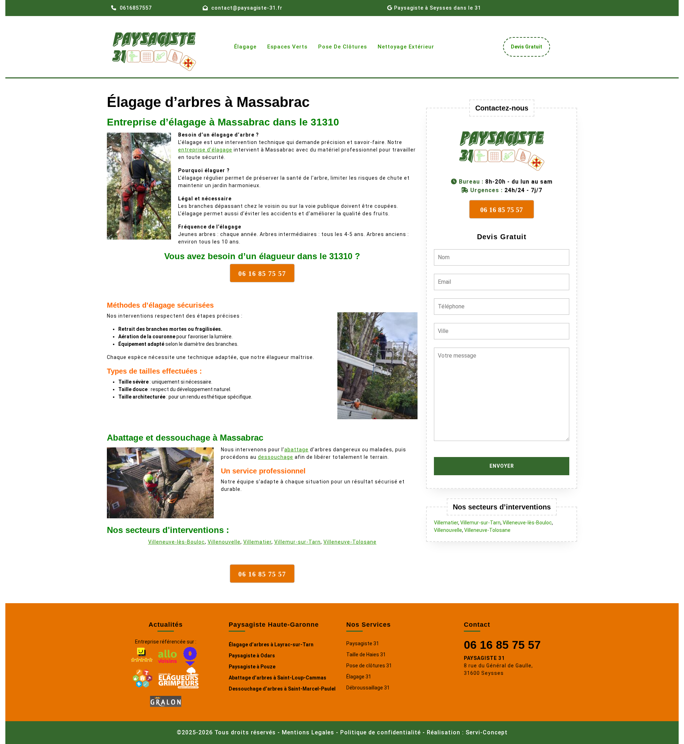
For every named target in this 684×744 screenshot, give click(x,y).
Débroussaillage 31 (368, 688)
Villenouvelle (224, 542)
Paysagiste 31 (362, 643)
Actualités (166, 624)
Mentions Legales (308, 732)
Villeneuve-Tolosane (350, 542)
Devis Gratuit (529, 48)
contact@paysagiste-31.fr (247, 8)
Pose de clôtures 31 (369, 665)
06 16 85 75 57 (502, 644)
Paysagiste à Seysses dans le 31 (437, 8)
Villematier (257, 542)
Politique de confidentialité (380, 732)
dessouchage (275, 457)
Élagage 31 (358, 676)
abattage (296, 449)
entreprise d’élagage (205, 150)
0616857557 (136, 8)
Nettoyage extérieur (406, 46)
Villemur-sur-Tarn (297, 542)
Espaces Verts (287, 46)
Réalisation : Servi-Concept (467, 732)
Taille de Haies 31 (366, 654)
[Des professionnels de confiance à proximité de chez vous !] (142, 677)
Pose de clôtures (342, 46)
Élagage (245, 46)
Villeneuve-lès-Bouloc (176, 542)
